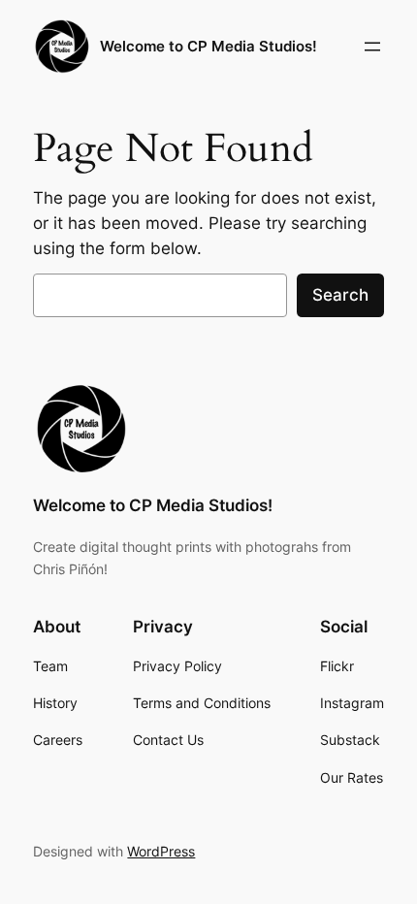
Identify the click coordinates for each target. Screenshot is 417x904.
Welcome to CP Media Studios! (208, 46)
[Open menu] (372, 46)
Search (340, 295)
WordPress (161, 851)
